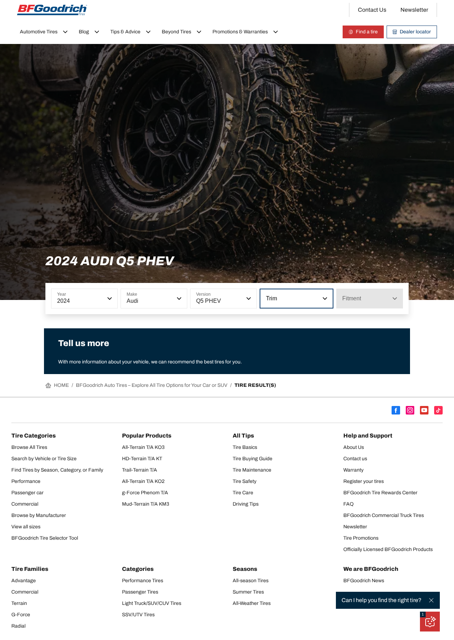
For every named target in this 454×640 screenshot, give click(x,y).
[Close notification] (431, 600)
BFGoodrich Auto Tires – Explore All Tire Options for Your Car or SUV (151, 385)
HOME (61, 385)
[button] (109, 298)
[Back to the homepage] (52, 10)
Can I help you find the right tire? (381, 600)
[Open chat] (430, 621)
